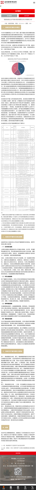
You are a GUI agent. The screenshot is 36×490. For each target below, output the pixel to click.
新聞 (25, 488)
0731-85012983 (21, 463)
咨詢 (32, 488)
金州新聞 (9, 15)
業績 (18, 488)
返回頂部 (18, 453)
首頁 (4, 488)
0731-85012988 (21, 458)
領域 (11, 488)
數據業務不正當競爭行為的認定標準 (15, 445)
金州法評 (26, 15)
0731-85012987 (18, 461)
